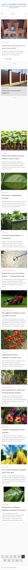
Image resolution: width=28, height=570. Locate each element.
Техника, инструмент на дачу (7, 310)
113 (17, 560)
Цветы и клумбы (5, 192)
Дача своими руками (14, 4)
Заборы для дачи (5, 88)
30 (9, 560)
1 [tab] (12, 63)
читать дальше (8, 58)
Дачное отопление (5, 42)
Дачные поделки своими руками (8, 270)
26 (15, 556)
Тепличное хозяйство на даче (7, 387)
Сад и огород (4, 153)
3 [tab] (15, 63)
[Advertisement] (14, 115)
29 (5, 560)
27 (19, 556)
